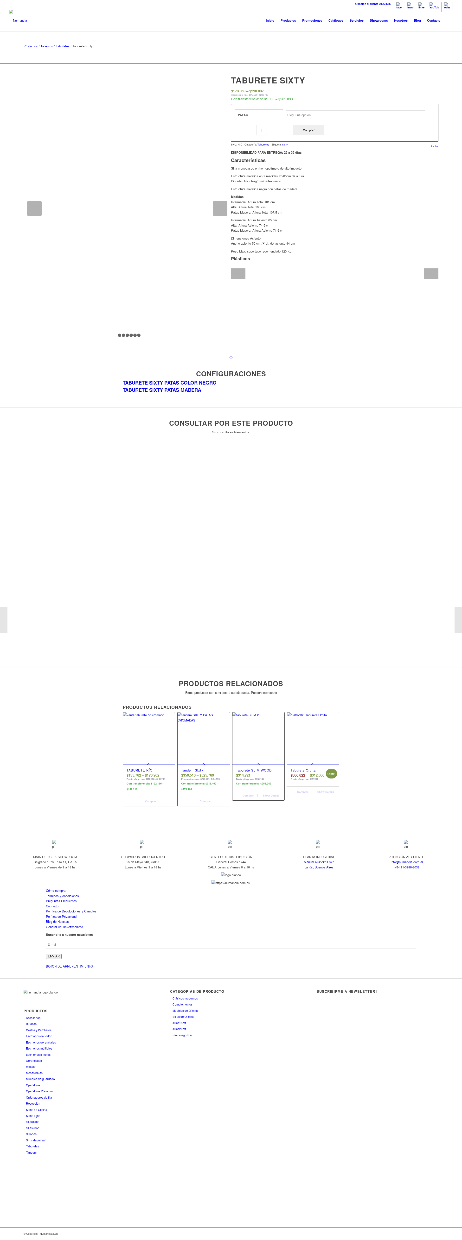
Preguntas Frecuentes (61, 900)
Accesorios (33, 1018)
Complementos (182, 1004)
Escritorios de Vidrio (39, 1036)
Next (220, 208)
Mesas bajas (34, 1073)
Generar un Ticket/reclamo (64, 926)
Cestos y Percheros (38, 1030)
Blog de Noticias (57, 921)
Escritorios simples (38, 1054)
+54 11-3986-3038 (406, 867)
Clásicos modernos (185, 998)
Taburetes (63, 46)
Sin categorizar (36, 1140)
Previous (34, 208)
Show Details (270, 795)
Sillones (31, 1134)
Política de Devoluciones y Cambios (71, 911)
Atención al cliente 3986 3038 (373, 4)
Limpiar (434, 146)
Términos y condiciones (62, 895)
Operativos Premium (39, 1091)
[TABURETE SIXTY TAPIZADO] (3, 620)
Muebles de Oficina (185, 1010)
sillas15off (32, 1122)
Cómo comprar (56, 890)
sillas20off (32, 1128)
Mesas (30, 1066)
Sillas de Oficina (36, 1109)
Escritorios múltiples (39, 1048)
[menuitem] (373, 3)
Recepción (33, 1103)
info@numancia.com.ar (407, 862)
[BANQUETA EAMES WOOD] (458, 620)
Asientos (47, 46)
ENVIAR (54, 956)
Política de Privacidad (61, 916)
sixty (285, 144)
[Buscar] (448, 20)
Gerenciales (34, 1060)
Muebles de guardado (40, 1079)
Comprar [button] (248, 795)
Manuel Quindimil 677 (319, 862)
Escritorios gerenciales (41, 1042)
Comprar (308, 130)
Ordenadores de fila (39, 1097)
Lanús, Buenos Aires (319, 867)
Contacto (52, 906)
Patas (243, 115)
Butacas (31, 1024)
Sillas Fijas (33, 1115)
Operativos (33, 1085)
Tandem (31, 1152)
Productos (31, 46)
